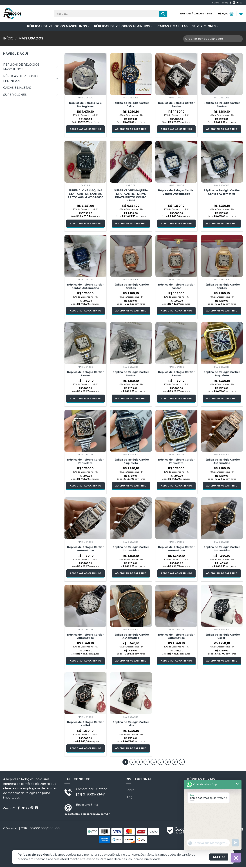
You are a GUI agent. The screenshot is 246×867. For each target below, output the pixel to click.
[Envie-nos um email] (241, 2)
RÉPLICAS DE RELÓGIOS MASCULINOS (57, 26)
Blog (225, 2)
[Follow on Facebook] (231, 2)
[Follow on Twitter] (237, 2)
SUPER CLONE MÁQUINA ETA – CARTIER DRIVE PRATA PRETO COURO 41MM (131, 195)
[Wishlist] (241, 14)
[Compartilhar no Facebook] (18, 808)
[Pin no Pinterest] (31, 808)
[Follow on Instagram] (234, 2)
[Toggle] (57, 67)
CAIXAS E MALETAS (172, 26)
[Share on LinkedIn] (36, 808)
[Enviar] (162, 13)
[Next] (182, 762)
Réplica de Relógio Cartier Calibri (131, 104)
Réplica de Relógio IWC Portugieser (85, 104)
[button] (196, 13)
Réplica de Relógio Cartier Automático (221, 461)
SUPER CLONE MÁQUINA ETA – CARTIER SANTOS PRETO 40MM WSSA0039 (85, 194)
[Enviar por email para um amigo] (27, 808)
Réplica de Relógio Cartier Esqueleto (221, 373)
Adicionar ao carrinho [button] (85, 129)
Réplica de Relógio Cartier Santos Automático (176, 192)
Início (8, 38)
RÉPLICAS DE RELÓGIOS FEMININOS (122, 26)
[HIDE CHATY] (236, 857)
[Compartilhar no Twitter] (23, 808)
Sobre (216, 2)
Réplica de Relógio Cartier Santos (176, 104)
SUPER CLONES (204, 26)
